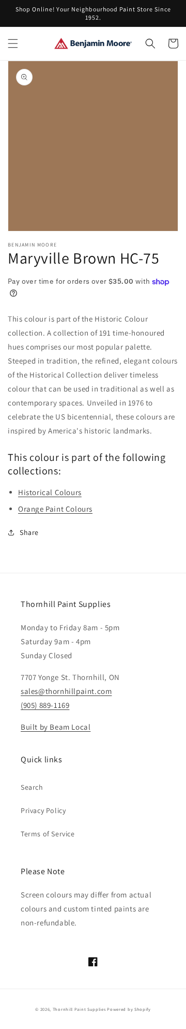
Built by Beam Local (55, 727)
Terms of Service (48, 833)
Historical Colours (50, 492)
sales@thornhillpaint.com (66, 691)
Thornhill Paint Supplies (79, 1009)
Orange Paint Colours (55, 509)
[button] (13, 43)
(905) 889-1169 (45, 705)
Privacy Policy (43, 810)
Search (32, 787)
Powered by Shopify (129, 1009)
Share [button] (29, 532)
